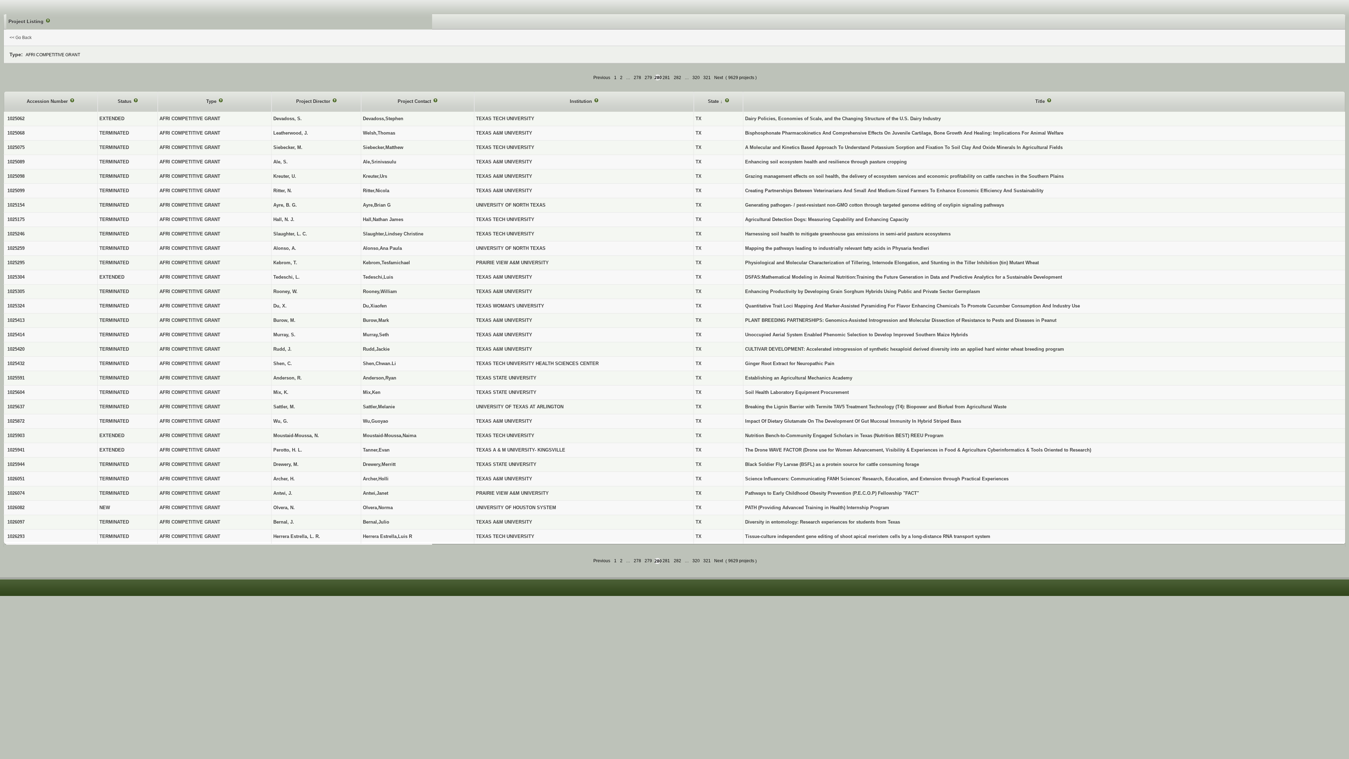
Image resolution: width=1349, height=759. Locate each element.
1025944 (16, 464)
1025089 (16, 161)
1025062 (16, 118)
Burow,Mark (376, 320)
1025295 (16, 262)
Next (718, 77)
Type (212, 101)
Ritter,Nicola (376, 190)
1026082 (16, 507)
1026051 (16, 478)
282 (677, 77)
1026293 (16, 536)
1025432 (16, 363)
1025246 (16, 233)
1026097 (16, 522)
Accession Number (48, 101)
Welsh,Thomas (379, 133)
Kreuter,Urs (375, 176)
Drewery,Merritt (379, 464)
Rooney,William (380, 291)
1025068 (16, 133)
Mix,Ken (371, 392)
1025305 (16, 291)
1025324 (16, 306)
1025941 (16, 450)
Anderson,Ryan (379, 378)
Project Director (314, 101)
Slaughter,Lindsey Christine (393, 233)
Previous (601, 77)
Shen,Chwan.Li (379, 363)
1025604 (16, 392)
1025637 (16, 406)
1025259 (16, 248)
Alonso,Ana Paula (382, 248)
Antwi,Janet (375, 493)
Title (1040, 101)
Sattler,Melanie (379, 406)
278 (637, 77)
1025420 (16, 349)
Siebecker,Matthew (383, 147)
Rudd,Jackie (376, 349)
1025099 (16, 190)
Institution (581, 101)
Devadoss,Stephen (383, 118)
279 (648, 77)
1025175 (16, 219)
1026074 (16, 493)
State (714, 101)
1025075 (16, 147)
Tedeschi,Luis (378, 277)
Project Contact (415, 101)
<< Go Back (20, 37)
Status (125, 101)
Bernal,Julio (376, 522)
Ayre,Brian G (377, 205)
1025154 (16, 205)
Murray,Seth (376, 334)
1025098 (16, 176)
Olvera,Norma (378, 507)
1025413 (16, 320)
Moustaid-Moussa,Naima (389, 435)
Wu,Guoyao (375, 421)
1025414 (16, 334)
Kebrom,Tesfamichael (386, 262)
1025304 (16, 277)
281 (666, 77)
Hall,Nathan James (383, 219)
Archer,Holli (376, 478)
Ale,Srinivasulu (379, 161)
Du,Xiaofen (375, 306)
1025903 (16, 435)
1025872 (16, 421)
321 (707, 77)
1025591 (16, 378)
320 (696, 77)
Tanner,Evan (376, 450)
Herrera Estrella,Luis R (387, 536)
